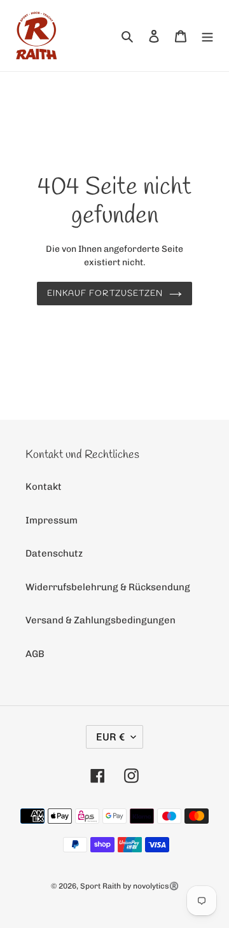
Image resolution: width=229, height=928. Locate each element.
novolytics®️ (156, 886)
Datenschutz (54, 553)
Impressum (51, 520)
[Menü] (207, 36)
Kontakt (43, 486)
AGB (35, 654)
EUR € (110, 737)
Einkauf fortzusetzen (105, 293)
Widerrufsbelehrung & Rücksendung (107, 587)
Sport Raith (100, 886)
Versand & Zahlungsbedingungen (100, 620)
